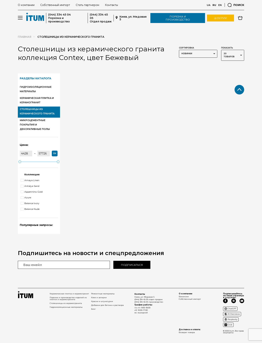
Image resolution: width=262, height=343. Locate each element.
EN (220, 5)
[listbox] (198, 54)
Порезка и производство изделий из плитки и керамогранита (68, 298)
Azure (27, 197)
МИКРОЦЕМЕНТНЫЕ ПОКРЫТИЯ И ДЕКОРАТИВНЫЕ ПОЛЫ (35, 124)
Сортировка (186, 48)
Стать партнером (87, 5)
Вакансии (184, 296)
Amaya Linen (31, 180)
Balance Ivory (31, 203)
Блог (93, 309)
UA (208, 5)
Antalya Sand (31, 186)
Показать (227, 48)
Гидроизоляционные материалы (66, 307)
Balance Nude (32, 209)
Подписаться (132, 264)
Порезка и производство (178, 18)
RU (214, 5)
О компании (26, 5)
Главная (24, 37)
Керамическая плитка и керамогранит (69, 293)
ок (54, 153)
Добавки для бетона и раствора (107, 305)
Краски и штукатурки (102, 301)
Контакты (111, 5)
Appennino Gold (33, 191)
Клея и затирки (99, 297)
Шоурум (220, 18)
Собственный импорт (55, 5)
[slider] (19, 161)
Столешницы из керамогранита (66, 303)
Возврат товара (187, 332)
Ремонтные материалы (103, 293)
